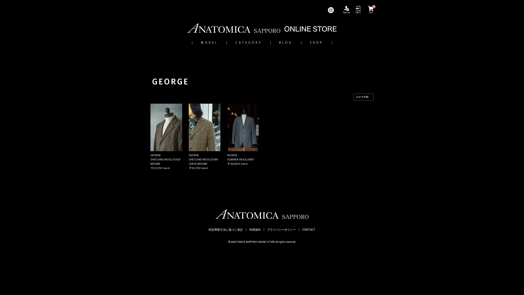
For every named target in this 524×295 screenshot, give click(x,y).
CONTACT (308, 229)
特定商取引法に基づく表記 (226, 229)
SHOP (316, 42)
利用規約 (255, 229)
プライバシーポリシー (281, 229)
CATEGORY (248, 42)
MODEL (209, 42)
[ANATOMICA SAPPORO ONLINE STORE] (262, 28)
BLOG (285, 42)
